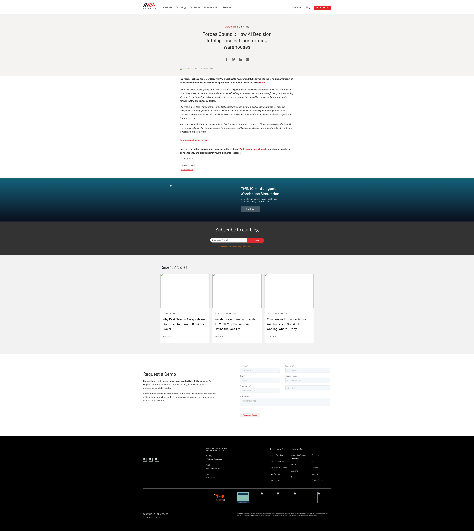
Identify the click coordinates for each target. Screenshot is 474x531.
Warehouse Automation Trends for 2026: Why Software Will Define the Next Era (236, 308)
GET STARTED (322, 7)
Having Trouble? (248, 247)
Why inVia (167, 7)
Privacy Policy (317, 480)
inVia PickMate (275, 474)
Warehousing (231, 26)
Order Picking (169, 314)
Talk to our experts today (252, 149)
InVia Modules (275, 480)
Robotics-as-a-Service (278, 449)
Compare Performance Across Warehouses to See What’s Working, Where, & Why (289, 308)
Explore (250, 209)
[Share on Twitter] (233, 59)
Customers (297, 7)
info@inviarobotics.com (214, 459)
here (262, 82)
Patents (315, 468)
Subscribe (255, 240)
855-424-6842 (211, 477)
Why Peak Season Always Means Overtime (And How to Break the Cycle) (184, 308)
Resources (227, 7)
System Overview (276, 455)
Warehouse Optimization (226, 314)
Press (314, 449)
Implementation (211, 7)
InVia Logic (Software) (278, 462)
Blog (308, 7)
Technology (181, 7)
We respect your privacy (229, 247)
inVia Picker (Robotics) (278, 468)
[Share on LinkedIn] (240, 59)
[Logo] (149, 6)
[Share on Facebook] (226, 59)
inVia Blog (294, 465)
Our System (195, 7)
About (314, 462)
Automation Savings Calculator (298, 457)
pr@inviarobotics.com (213, 468)
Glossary (315, 455)
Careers (315, 474)
